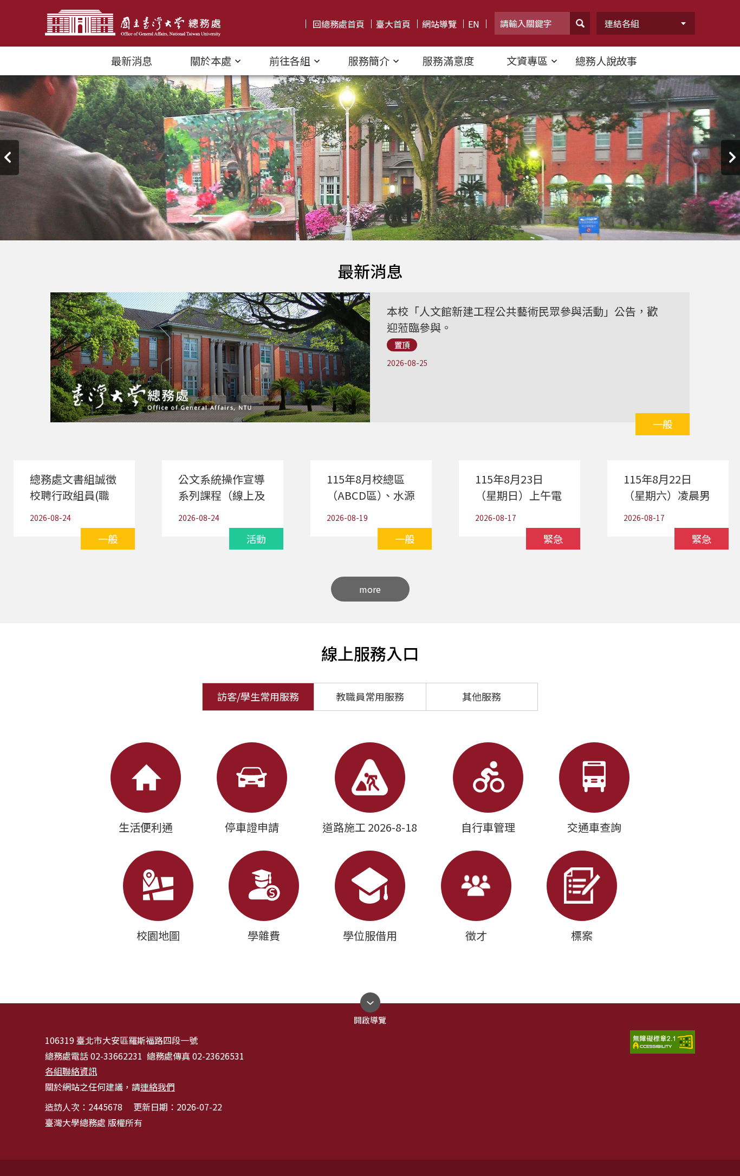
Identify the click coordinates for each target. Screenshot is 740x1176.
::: (10, 4)
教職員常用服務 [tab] (370, 696)
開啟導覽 (370, 1017)
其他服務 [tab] (481, 696)
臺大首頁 (393, 23)
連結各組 (622, 23)
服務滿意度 (448, 60)
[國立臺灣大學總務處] (132, 23)
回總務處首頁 (339, 23)
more (370, 589)
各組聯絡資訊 (71, 1070)
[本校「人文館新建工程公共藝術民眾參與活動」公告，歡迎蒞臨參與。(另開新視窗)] (526, 296)
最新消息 (131, 60)
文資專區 (527, 60)
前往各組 (289, 60)
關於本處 (210, 60)
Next (730, 157)
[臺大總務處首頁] (370, 157)
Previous (9, 157)
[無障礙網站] (662, 1042)
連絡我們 (157, 1086)
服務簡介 (369, 60)
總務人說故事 (606, 60)
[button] (580, 23)
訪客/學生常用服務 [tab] (258, 696)
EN (473, 23)
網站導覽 (439, 23)
